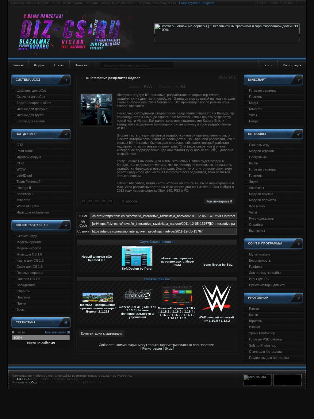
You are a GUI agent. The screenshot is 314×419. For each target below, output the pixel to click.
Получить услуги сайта (118, 3)
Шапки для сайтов (31, 121)
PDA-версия (93, 382)
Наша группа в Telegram (196, 3)
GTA (20, 145)
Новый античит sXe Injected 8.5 (97, 258)
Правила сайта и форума (30, 3)
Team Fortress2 (28, 181)
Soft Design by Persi (137, 268)
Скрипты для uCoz (31, 96)
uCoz (33, 382)
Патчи (21, 303)
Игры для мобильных (33, 212)
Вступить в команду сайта (157, 3)
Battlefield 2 (25, 194)
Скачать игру (27, 236)
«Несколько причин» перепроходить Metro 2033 (177, 261)
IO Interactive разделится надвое (113, 78)
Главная (18, 65)
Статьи (59, 65)
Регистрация (292, 65)
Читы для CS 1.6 (29, 254)
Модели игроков (29, 248)
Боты (21, 309)
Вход (168, 348)
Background (26, 285)
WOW (21, 169)
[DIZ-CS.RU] (77, 33)
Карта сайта (49, 382)
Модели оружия (29, 242)
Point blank (25, 151)
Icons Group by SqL (217, 264)
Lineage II (24, 188)
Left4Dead (24, 175)
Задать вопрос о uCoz (34, 103)
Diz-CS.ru (23, 379)
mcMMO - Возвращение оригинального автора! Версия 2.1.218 (98, 308)
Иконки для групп (30, 115)
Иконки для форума (32, 109)
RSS (297, 3)
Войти (268, 65)
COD (20, 163)
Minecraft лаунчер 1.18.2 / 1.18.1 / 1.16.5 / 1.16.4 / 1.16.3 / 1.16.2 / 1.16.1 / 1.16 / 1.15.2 (177, 313)
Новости (81, 65)
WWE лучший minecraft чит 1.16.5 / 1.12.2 (216, 319)
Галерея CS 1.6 (28, 279)
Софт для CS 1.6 (30, 266)
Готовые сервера (30, 273)
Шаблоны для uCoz (32, 90)
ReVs (148, 86)
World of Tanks (28, 206)
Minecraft (23, 200)
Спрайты (23, 291)
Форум (39, 65)
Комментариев (219, 201)
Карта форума (71, 382)
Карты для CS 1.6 (30, 260)
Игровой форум (29, 157)
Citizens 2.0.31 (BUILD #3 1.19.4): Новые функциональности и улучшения (137, 312)
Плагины (23, 297)
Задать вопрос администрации (75, 3)
